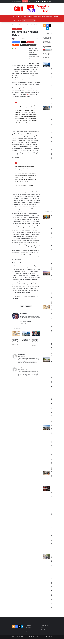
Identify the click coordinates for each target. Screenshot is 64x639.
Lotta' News (28, 629)
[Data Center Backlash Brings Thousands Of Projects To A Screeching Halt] (46, 427)
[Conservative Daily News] (32, 8)
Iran (17, 16)
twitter (21, 321)
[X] (24, 323)
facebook (24, 321)
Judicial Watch (28, 627)
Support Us (50, 16)
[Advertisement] (47, 189)
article (28, 94)
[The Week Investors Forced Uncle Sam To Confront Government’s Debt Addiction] (16, 333)
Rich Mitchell (16, 38)
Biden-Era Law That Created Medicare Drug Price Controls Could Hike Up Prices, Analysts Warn (35, 340)
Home (14, 16)
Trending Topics (19, 24)
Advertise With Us (44, 625)
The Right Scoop (29, 631)
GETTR (29, 321)
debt (22, 306)
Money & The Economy (26, 24)
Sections (20, 16)
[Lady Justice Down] (46, 473)
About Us (56, 16)
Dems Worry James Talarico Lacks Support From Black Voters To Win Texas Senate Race (51, 240)
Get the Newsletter (37, 16)
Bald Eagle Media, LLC (33, 636)
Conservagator (28, 625)
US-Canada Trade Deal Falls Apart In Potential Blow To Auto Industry (51, 81)
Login (42, 627)
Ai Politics (21, 368)
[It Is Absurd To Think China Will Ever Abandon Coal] (46, 273)
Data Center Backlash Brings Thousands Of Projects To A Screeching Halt (51, 445)
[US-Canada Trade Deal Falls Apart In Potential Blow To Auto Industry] (26, 333)
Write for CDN (45, 16)
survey (28, 192)
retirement (28, 306)
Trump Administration (27, 16)
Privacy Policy (43, 629)
